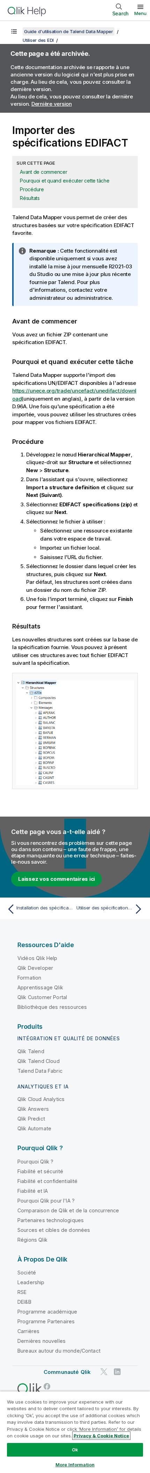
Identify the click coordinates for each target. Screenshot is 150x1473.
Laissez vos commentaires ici (56, 879)
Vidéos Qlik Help (37, 958)
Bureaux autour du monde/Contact (58, 1351)
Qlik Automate (34, 1128)
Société (26, 1272)
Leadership (31, 1282)
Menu (140, 13)
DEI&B (24, 1302)
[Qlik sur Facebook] (47, 1386)
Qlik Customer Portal (42, 997)
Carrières (28, 1331)
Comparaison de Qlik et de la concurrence (68, 1210)
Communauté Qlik (67, 1372)
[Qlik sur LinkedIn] (117, 1372)
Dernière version (51, 104)
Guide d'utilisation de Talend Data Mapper (68, 31)
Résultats (30, 198)
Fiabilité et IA (32, 1191)
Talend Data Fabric (39, 1071)
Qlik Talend (30, 1051)
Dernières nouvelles (41, 1341)
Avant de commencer (43, 172)
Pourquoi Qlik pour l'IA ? (46, 1201)
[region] (75, 1432)
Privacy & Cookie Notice (101, 1435)
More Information (75, 1464)
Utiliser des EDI (38, 40)
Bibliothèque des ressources (52, 1007)
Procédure (32, 189)
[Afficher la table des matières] (14, 31)
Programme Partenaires (46, 1321)
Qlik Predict (31, 1119)
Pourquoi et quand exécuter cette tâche (65, 181)
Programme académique (47, 1312)
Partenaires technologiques (50, 1220)
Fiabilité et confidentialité (47, 1181)
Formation (29, 978)
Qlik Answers (33, 1109)
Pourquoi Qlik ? (35, 1162)
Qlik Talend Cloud (38, 1061)
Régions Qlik (32, 1240)
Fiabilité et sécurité (40, 1171)
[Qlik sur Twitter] (104, 1372)
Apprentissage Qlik (40, 987)
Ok (75, 1449)
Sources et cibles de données (53, 1230)
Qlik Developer (35, 968)
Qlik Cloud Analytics (41, 1099)
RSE (22, 1292)
